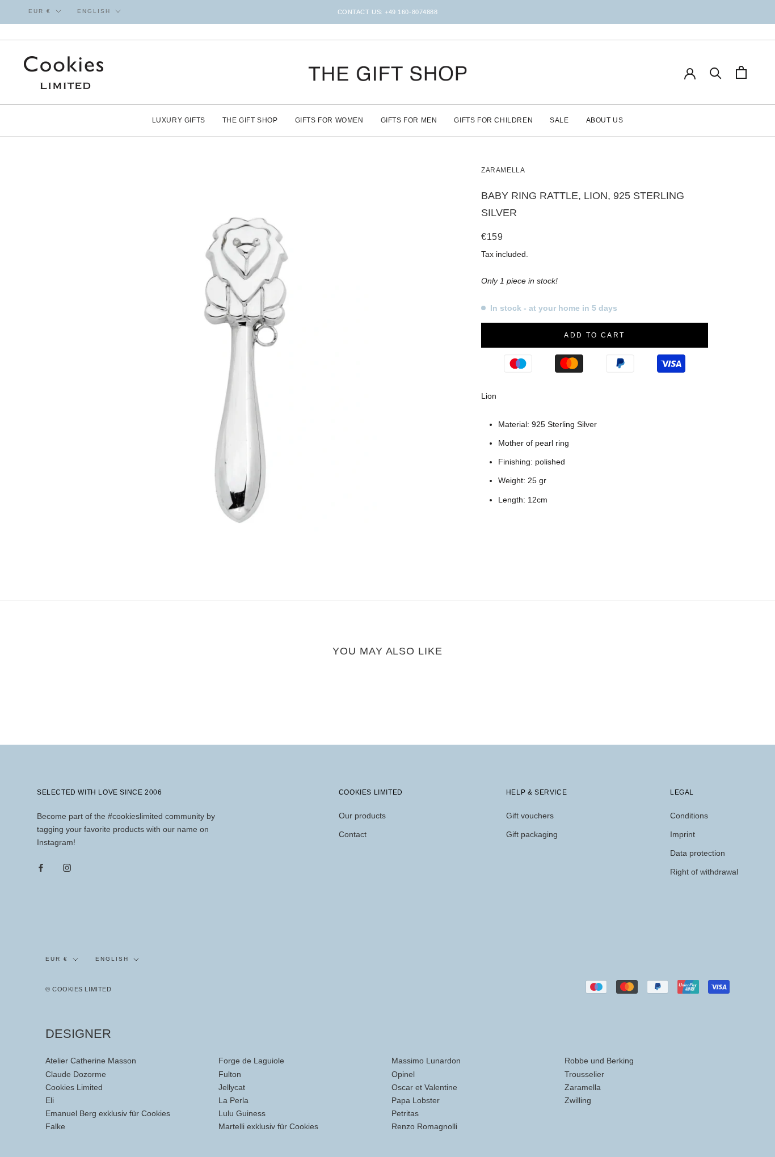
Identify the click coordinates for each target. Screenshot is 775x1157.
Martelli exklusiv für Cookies (268, 1126)
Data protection (697, 853)
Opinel (403, 1074)
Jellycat (231, 1087)
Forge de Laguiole (251, 1060)
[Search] (716, 72)
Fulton (229, 1074)
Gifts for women (329, 120)
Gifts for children (493, 120)
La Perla (233, 1100)
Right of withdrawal (704, 871)
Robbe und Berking (599, 1060)
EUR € (39, 11)
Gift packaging (532, 834)
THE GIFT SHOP (250, 120)
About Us (605, 120)
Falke (55, 1126)
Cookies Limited (74, 1087)
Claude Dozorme (75, 1074)
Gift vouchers (530, 815)
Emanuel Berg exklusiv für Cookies (107, 1113)
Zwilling (578, 1100)
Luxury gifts (178, 120)
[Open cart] (741, 72)
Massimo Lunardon (426, 1060)
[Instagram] (67, 867)
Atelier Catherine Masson (90, 1060)
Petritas (405, 1113)
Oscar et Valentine (424, 1087)
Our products (362, 815)
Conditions (689, 815)
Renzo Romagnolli (424, 1126)
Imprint (682, 834)
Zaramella (503, 170)
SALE (559, 120)
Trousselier (584, 1074)
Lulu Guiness (242, 1113)
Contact (353, 834)
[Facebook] (41, 867)
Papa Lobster (415, 1100)
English (94, 11)
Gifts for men (409, 120)
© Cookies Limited (78, 989)
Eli (49, 1100)
